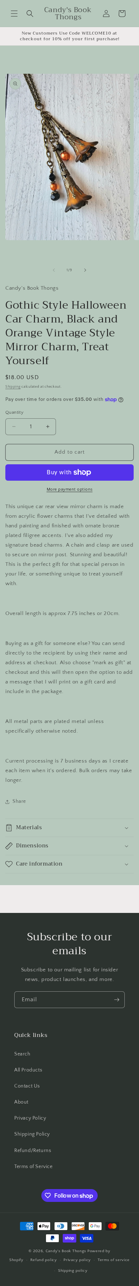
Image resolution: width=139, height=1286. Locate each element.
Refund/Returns (32, 1150)
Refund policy (43, 1260)
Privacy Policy (30, 1118)
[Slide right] (85, 270)
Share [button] (19, 801)
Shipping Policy (32, 1134)
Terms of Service (33, 1166)
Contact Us (27, 1086)
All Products (28, 1070)
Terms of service (114, 1260)
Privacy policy (77, 1260)
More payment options (70, 489)
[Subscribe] (116, 999)
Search (22, 1054)
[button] (14, 13)
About (21, 1102)
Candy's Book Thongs (66, 1251)
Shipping (13, 387)
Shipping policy (73, 1271)
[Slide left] (54, 270)
